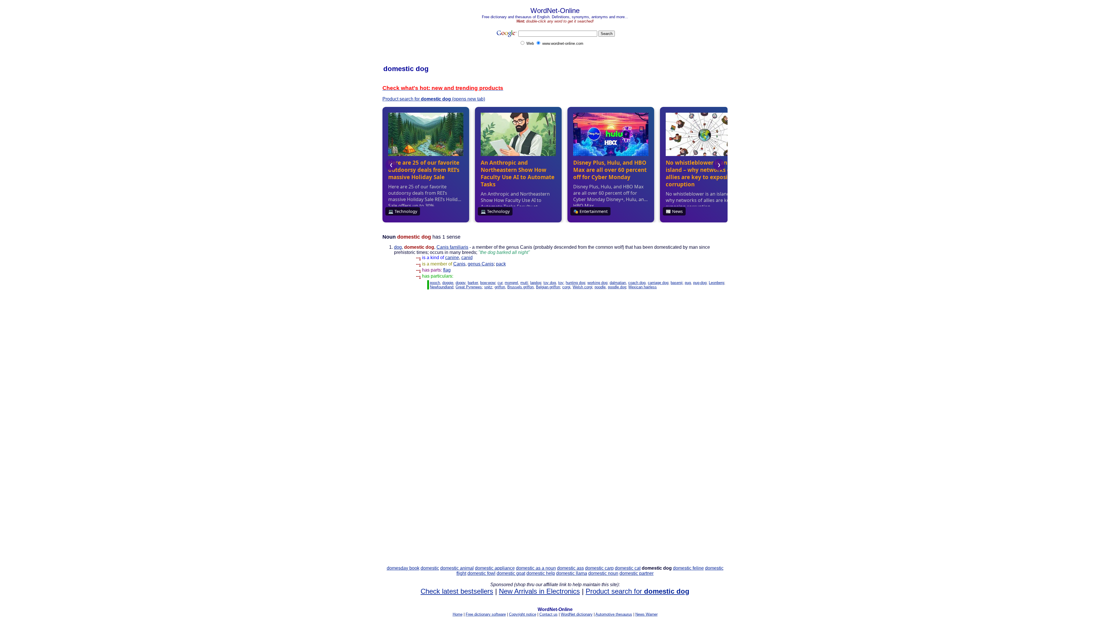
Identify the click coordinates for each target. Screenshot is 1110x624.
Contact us (548, 614)
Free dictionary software (486, 614)
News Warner (646, 614)
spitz (488, 287)
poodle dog (617, 287)
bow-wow (487, 283)
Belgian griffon (548, 287)
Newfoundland (441, 287)
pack (501, 263)
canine (452, 257)
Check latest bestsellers (457, 591)
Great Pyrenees (469, 287)
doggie (447, 283)
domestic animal (457, 568)
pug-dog (699, 283)
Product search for (637, 591)
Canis (459, 263)
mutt (524, 283)
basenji (676, 283)
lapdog (535, 283)
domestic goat (511, 573)
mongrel (511, 283)
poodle (600, 287)
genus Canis (481, 263)
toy (560, 283)
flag (447, 270)
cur (499, 283)
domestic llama (571, 573)
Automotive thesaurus (613, 614)
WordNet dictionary (577, 614)
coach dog (636, 283)
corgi (566, 287)
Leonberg (716, 283)
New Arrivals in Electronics (539, 591)
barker (473, 283)
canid (467, 257)
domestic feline (688, 568)
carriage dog (658, 283)
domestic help (540, 573)
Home (457, 614)
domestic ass (570, 568)
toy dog (549, 283)
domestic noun (603, 573)
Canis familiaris (452, 247)
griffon (500, 287)
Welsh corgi (582, 287)
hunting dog (575, 283)
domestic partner (636, 573)
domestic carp (599, 568)
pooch (435, 283)
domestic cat (628, 568)
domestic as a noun (536, 568)
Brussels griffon (520, 287)
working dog (597, 283)
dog (398, 247)
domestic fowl (481, 573)
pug (688, 283)
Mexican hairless (642, 287)
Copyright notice (522, 614)
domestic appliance (495, 568)
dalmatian (618, 283)
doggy (460, 283)
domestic (430, 568)
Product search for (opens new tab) (433, 98)
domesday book (403, 568)
